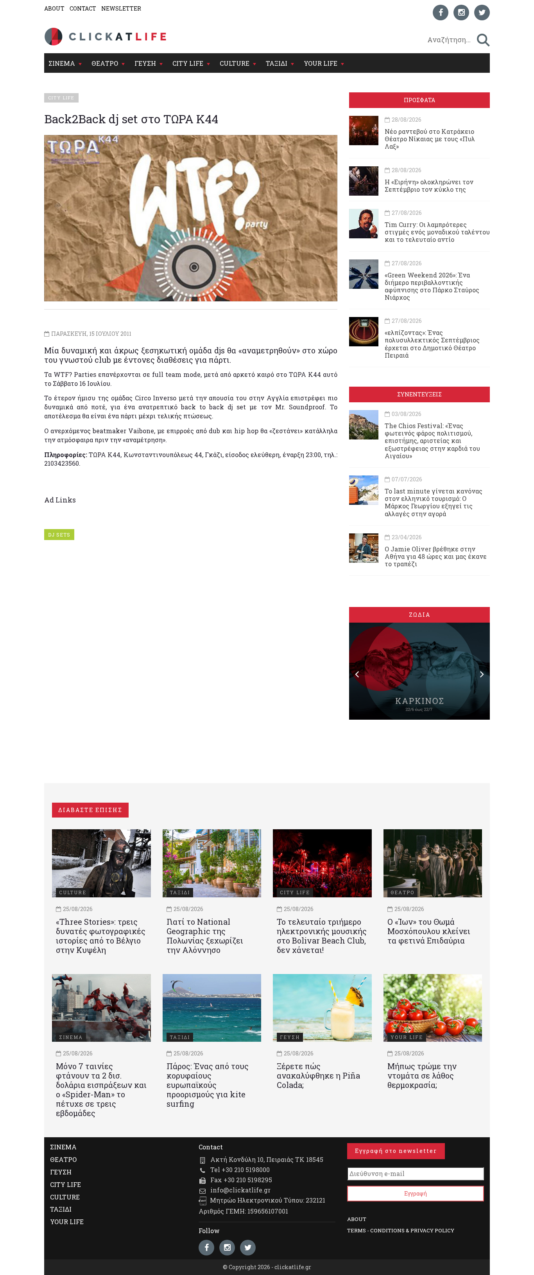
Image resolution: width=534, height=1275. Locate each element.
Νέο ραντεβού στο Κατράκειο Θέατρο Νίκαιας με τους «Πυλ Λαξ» (430, 138)
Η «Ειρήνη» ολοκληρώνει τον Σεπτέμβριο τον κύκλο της (429, 185)
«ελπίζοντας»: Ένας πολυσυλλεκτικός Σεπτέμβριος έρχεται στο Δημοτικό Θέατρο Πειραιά (432, 343)
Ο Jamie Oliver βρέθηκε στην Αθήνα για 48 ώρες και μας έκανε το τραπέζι (436, 556)
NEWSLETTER (121, 8)
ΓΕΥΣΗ (145, 63)
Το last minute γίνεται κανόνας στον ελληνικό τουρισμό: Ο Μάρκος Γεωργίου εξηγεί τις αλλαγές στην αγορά (433, 502)
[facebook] (440, 12)
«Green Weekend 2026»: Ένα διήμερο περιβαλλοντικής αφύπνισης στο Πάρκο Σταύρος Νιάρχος (432, 286)
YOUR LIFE (320, 63)
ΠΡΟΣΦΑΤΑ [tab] (419, 100)
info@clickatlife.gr (240, 1190)
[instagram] (461, 12)
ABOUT (54, 8)
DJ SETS (59, 534)
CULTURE (234, 63)
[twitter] (482, 12)
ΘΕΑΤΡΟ (104, 63)
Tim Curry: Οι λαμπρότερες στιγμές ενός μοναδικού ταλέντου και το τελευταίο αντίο (437, 231)
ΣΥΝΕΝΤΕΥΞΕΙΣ (419, 394)
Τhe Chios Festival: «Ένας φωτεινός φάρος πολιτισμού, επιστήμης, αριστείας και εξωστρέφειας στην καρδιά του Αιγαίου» (432, 440)
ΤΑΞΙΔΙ (276, 63)
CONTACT (83, 8)
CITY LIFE (187, 63)
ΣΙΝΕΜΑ (61, 63)
